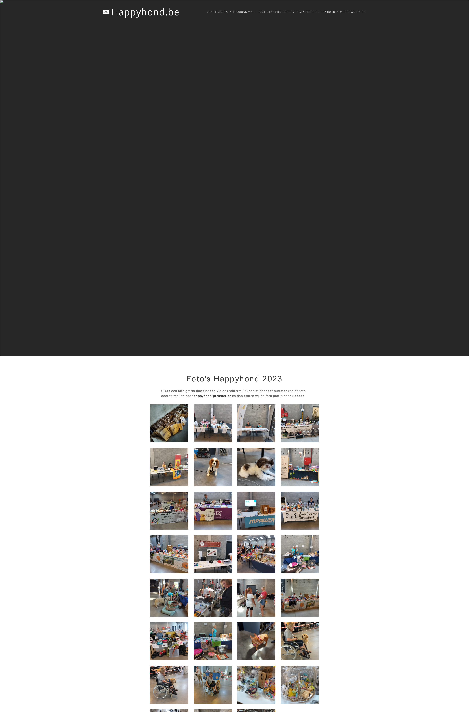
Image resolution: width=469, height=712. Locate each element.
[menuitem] (218, 12)
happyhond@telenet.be (212, 396)
